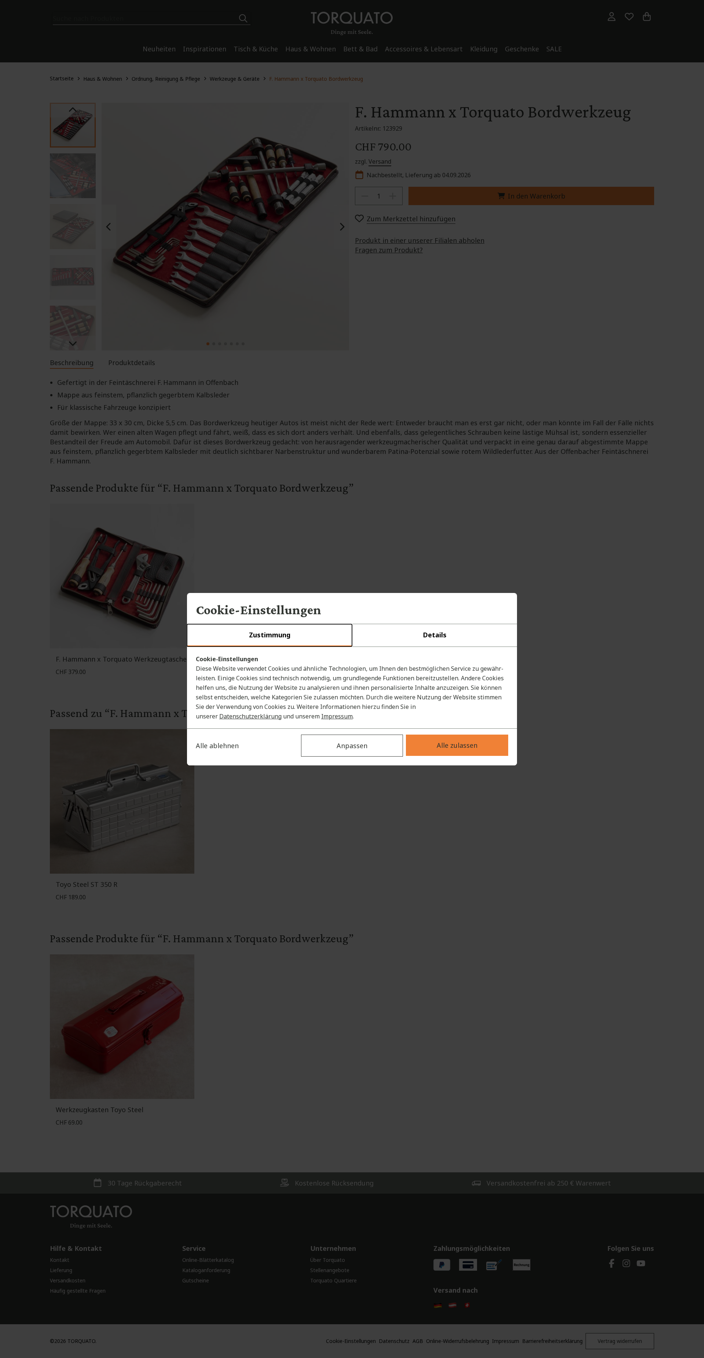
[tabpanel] (352, 687)
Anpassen (352, 745)
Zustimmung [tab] (269, 634)
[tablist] (352, 635)
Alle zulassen (457, 745)
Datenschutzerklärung (250, 716)
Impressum (337, 716)
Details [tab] (435, 634)
